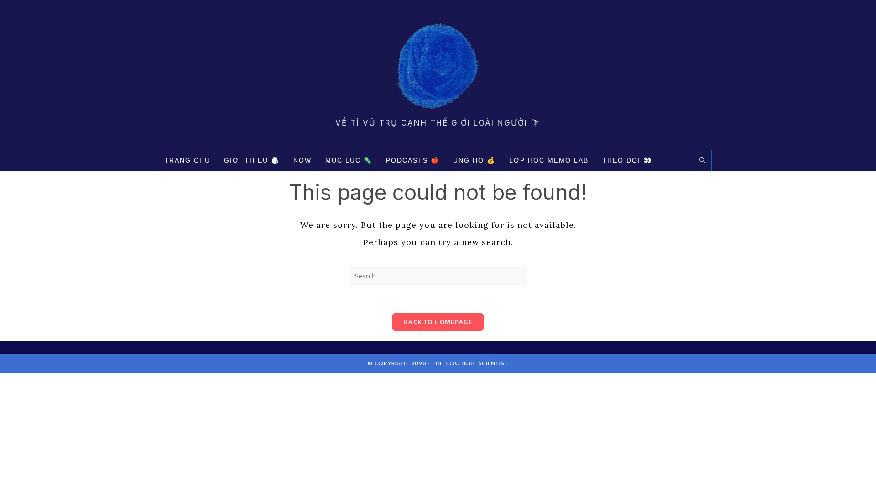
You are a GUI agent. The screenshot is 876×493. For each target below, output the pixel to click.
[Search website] (702, 161)
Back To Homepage (438, 322)
